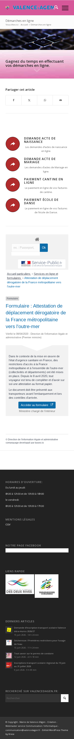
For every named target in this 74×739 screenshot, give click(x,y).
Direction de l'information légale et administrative (33, 439)
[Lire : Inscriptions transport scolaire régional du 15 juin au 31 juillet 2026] (9, 665)
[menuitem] (54, 7)
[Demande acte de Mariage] (13, 164)
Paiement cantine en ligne (43, 181)
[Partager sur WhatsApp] (45, 100)
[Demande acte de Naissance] (13, 144)
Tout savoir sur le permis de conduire (34, 653)
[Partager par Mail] (60, 100)
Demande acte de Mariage (40, 160)
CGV (8, 524)
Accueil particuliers (19, 273)
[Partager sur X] (29, 100)
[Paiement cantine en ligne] (13, 185)
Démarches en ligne (20, 21)
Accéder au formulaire (35, 405)
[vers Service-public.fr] (41, 264)
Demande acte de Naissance (40, 140)
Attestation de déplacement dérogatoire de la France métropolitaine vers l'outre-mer (34, 282)
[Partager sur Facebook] (13, 100)
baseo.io (39, 442)
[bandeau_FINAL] (31, 7)
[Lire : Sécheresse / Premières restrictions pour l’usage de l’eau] (9, 642)
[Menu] (63, 7)
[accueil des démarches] (37, 239)
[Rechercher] (54, 7)
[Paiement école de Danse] (13, 205)
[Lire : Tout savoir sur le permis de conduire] (9, 655)
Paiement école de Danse (41, 201)
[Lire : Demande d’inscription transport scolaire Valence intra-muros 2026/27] (9, 629)
